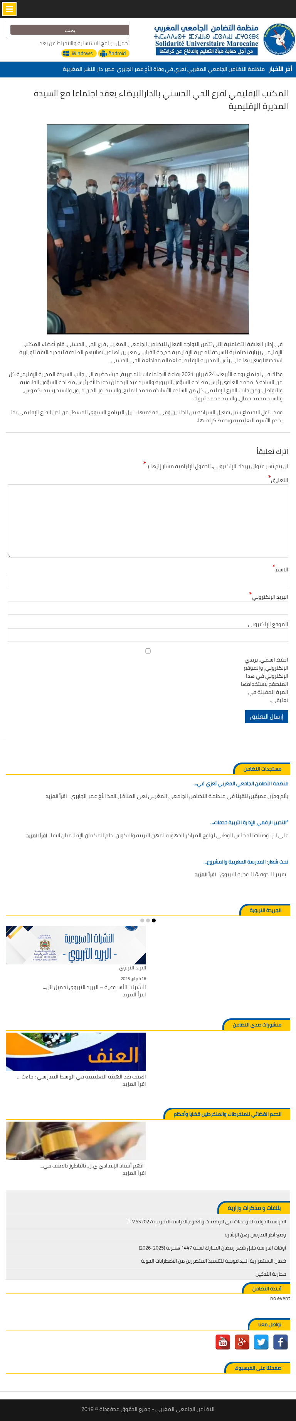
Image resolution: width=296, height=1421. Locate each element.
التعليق (278, 480)
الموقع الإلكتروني (268, 624)
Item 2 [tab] (148, 920)
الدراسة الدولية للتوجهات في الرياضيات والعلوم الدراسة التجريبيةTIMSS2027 (207, 1221)
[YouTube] (222, 1342)
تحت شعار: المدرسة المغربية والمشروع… (246, 862)
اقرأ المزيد (56, 796)
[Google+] (242, 1342)
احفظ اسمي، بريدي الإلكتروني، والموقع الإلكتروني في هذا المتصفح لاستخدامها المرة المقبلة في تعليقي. (264, 680)
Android (117, 53)
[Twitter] (261, 1342)
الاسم (280, 570)
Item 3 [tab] (142, 920)
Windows (82, 53)
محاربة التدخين (271, 1273)
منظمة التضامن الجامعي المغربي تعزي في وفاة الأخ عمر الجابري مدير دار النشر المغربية (164, 69)
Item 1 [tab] (154, 920)
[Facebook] (280, 1342)
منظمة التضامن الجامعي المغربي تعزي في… (240, 784)
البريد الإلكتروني (268, 597)
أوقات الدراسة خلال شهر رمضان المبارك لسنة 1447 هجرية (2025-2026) (212, 1247)
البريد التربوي (132, 968)
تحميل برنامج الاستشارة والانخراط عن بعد (85, 43)
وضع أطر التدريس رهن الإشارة (255, 1234)
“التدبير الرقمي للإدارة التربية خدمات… (249, 823)
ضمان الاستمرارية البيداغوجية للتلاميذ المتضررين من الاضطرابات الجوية (213, 1260)
